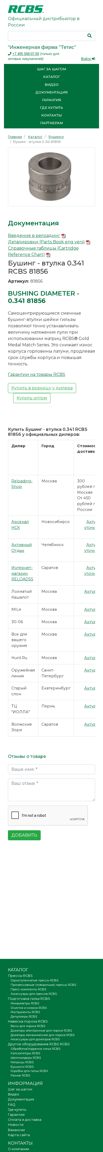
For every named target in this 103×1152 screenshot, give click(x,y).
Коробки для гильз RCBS (29, 1071)
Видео (52, 85)
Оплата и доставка (24, 1120)
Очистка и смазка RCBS (29, 1008)
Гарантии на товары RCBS (36, 374)
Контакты (51, 115)
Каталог (51, 77)
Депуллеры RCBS (24, 1016)
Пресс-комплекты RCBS (28, 989)
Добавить (24, 835)
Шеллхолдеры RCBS (26, 1058)
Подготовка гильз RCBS (29, 999)
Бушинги (56, 137)
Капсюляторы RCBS (25, 1053)
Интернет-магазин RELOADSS (22, 573)
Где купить (51, 108)
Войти (86, 59)
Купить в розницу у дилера (42, 387)
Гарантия (51, 100)
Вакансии (16, 1130)
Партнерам (51, 123)
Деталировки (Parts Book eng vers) (46, 241)
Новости (16, 1125)
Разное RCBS (20, 1075)
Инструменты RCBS (25, 1012)
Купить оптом (32, 397)
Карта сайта (19, 1135)
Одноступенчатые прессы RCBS (34, 980)
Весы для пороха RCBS (28, 1026)
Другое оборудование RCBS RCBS (39, 1044)
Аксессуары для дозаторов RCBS (35, 1039)
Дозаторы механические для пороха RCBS (42, 1035)
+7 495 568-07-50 (25, 54)
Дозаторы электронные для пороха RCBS (41, 1030)
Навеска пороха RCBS (28, 1021)
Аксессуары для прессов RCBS (34, 994)
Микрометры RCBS (25, 1003)
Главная (15, 137)
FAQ (11, 1105)
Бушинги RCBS (22, 1067)
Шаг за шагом (51, 69)
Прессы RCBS (20, 976)
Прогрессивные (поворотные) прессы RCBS (43, 985)
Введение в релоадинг (34, 235)
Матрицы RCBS (22, 1062)
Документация (51, 92)
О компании (18, 1149)
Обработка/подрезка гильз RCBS (35, 1049)
